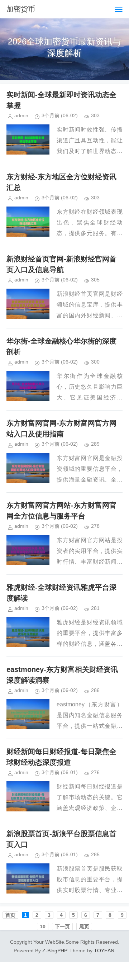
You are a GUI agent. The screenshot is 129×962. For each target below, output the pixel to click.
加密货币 (20, 9)
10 (43, 926)
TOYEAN (104, 950)
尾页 (84, 926)
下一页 (62, 926)
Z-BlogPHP (54, 950)
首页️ (10, 915)
